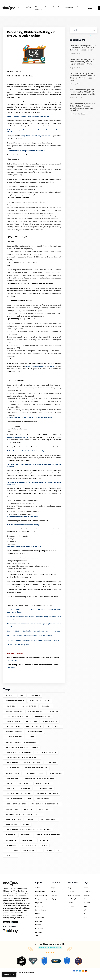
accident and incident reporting (18, 794)
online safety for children (16, 804)
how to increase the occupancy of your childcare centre (28, 830)
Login (90, 8)
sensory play (10, 835)
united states (28, 850)
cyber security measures (15, 701)
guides (49, 850)
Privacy (86, 888)
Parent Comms (40, 910)
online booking (11, 825)
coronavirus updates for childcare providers (23, 814)
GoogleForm (25, 136)
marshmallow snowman (34, 773)
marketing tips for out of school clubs (21, 742)
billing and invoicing (14, 799)
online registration (13, 819)
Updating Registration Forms (17, 437)
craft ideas (10, 696)
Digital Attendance (39, 915)
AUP (85, 910)
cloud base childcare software (18, 788)
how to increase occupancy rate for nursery (23, 763)
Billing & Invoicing (41, 899)
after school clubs (13, 721)
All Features (39, 936)
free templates (24, 783)
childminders (35, 696)
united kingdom (12, 850)
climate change (28, 840)
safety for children (13, 727)
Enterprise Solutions (39, 930)
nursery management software (17, 716)
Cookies (87, 895)
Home (19, 7)
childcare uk (10, 856)
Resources (69, 7)
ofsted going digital (14, 732)
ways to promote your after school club (22, 747)
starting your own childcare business (43, 711)
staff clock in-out (33, 727)
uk (58, 850)
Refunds (87, 903)
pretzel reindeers (55, 773)
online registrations (32, 366)
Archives (71, 891)
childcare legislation (14, 711)
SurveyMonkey (36, 136)
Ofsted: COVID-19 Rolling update (18, 645)
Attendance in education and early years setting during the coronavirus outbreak (34, 625)
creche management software (48, 835)
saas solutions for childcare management (22, 758)
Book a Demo (9, 974)
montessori (51, 763)
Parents (70, 903)
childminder (10, 706)
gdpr (22, 696)
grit (29, 799)
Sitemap (87, 917)
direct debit (28, 809)
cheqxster (10, 783)
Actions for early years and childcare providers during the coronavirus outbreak (34, 618)
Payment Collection (39, 904)
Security (87, 891)
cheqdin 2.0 (31, 819)
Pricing (47, 7)
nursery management (14, 737)
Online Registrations (40, 889)
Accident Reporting (38, 923)
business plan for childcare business (45, 804)
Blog (69, 888)
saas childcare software (46, 752)
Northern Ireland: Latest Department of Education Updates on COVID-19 (33, 640)
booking (43, 366)
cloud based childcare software (18, 752)
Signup (53, 899)
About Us (71, 906)
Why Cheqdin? (38, 8)
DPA (85, 914)
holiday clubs (31, 721)
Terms (86, 899)
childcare (44, 840)
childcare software (43, 716)
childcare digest (12, 809)
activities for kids (13, 768)
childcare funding (28, 845)
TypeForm (46, 136)
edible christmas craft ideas (36, 768)
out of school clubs (44, 788)
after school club (50, 721)
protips (26, 825)
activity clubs (44, 809)
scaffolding (25, 835)
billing (52, 366)
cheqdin (30, 737)
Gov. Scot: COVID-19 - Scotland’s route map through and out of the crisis (33, 631)
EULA (85, 906)
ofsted (57, 727)
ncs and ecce (11, 845)
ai (40, 850)
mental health (11, 840)
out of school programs (40, 701)
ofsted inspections (35, 732)
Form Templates (74, 895)
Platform (28, 7)
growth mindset (43, 799)
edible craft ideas (12, 773)
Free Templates (73, 899)
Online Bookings (41, 895)
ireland (44, 845)
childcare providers (28, 706)
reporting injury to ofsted (47, 794)
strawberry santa (13, 778)
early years (46, 706)
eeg (48, 727)
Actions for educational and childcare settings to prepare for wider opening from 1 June (34, 610)
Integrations (57, 7)
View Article (11, 667)
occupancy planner (48, 819)
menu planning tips (43, 783)
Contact (79, 7)
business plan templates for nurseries (39, 778)
